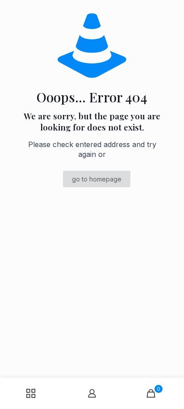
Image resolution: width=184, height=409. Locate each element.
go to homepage (96, 179)
